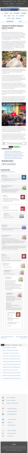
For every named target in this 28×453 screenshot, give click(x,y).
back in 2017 (19, 43)
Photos (8, 18)
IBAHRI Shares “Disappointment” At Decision (13, 157)
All (2, 13)
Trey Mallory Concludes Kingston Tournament (12, 372)
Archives (20, 345)
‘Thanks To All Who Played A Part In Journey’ (12, 27)
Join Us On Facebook (11, 397)
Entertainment (16, 13)
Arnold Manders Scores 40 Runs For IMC (11, 353)
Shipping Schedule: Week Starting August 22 (11, 367)
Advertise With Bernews (11, 414)
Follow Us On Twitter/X (11, 400)
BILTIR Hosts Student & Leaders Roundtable (11, 375)
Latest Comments (15, 345)
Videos (13, 18)
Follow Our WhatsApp (12, 433)
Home (15, 1)
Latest (3, 345)
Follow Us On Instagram (12, 408)
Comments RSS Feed (11, 171)
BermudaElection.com (11, 6)
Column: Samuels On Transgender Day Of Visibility (14, 155)
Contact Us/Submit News (12, 411)
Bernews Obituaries (12, 425)
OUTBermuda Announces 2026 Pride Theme (13, 154)
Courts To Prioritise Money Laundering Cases (12, 364)
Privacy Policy (10, 436)
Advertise (19, 1)
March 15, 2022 (9, 294)
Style (13, 16)
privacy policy (4, 448)
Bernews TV (10, 422)
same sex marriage (8, 43)
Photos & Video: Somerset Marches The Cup (11, 356)
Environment (23, 13)
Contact (24, 1)
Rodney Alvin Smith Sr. (6, 185)
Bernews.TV (19, 6)
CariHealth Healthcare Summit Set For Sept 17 (12, 378)
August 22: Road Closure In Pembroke (10, 369)
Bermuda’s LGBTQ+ (7, 38)
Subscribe (6, 3)
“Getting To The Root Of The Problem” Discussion (14, 152)
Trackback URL (3, 171)
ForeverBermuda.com (20, 3)
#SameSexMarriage (11, 164)
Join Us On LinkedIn (12, 419)
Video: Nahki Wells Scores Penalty (9, 347)
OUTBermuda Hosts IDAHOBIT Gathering (12, 151)
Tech (17, 16)
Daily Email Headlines (12, 430)
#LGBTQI (4, 164)
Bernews (14, 444)
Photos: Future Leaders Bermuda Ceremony (11, 358)
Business (6, 13)
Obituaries (21, 16)
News (5, 16)
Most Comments (7, 345)
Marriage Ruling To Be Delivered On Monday (13, 158)
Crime (11, 13)
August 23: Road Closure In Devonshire (10, 350)
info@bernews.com (5, 447)
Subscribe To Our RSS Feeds (12, 403)
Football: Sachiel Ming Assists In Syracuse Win (12, 361)
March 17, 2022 (10, 315)
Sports (9, 16)
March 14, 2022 (4, 176)
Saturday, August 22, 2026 (7, 1)
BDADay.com (12, 3)
